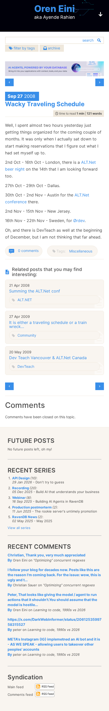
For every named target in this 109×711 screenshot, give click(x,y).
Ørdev (79, 220)
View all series (19, 528)
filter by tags (24, 48)
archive (53, 48)
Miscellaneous (80, 251)
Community (26, 335)
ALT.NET (24, 300)
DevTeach (25, 366)
